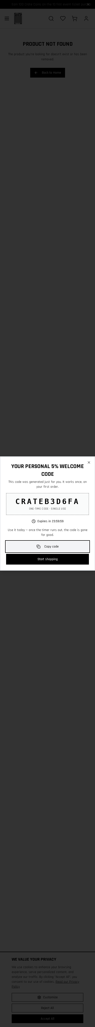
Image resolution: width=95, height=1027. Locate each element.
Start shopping (48, 559)
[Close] (89, 462)
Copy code (51, 546)
